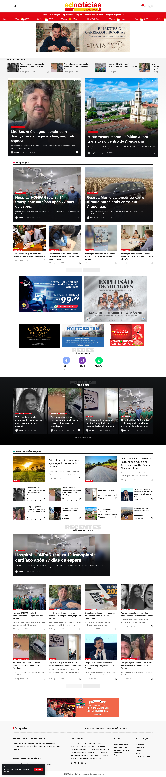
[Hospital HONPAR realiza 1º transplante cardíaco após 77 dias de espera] (56, 67)
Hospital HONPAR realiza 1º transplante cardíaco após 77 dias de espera (78, 66)
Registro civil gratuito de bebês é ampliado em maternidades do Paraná (65, 423)
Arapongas (16, 127)
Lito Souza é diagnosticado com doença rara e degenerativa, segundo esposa (120, 66)
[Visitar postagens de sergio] (12, 152)
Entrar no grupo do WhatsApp (27, 758)
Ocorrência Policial (23, 413)
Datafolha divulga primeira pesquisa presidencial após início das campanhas (100, 615)
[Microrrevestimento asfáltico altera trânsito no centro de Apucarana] (91, 513)
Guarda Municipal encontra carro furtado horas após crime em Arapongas (115, 201)
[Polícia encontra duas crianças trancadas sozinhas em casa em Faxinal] (55, 513)
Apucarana (93, 127)
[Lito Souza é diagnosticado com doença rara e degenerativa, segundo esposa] (100, 67)
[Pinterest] (82, 763)
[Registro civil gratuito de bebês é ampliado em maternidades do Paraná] (65, 411)
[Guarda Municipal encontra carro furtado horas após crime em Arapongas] (127, 513)
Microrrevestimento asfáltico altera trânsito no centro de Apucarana (107, 512)
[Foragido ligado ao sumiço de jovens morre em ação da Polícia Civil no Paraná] (19, 513)
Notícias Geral (127, 410)
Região (17, 481)
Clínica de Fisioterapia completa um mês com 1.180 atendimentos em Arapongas (42, 136)
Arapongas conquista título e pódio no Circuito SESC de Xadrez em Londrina (100, 256)
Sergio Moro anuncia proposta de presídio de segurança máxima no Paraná (99, 665)
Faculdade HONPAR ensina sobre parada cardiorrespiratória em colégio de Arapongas (65, 256)
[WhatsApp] (99, 364)
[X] (75, 763)
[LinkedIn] (85, 763)
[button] (38, 769)
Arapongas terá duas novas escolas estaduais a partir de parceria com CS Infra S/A (137, 256)
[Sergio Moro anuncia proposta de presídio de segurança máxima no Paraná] (127, 494)
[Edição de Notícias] (83, 6)
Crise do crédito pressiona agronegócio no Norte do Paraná (64, 463)
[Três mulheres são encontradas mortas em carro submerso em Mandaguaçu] (13, 67)
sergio (16, 152)
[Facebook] (66, 364)
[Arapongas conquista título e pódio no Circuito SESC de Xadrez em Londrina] (101, 238)
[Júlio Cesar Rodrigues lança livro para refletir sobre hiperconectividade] (29, 238)
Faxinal (67, 518)
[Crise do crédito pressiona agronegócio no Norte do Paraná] (29, 469)
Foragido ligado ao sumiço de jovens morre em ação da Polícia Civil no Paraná (136, 665)
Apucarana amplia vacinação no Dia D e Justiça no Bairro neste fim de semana (121, 136)
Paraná (54, 416)
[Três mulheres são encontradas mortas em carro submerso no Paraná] (19, 494)
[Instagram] (82, 364)
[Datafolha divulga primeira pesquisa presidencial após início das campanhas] (144, 67)
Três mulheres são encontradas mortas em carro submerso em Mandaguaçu (32, 66)
